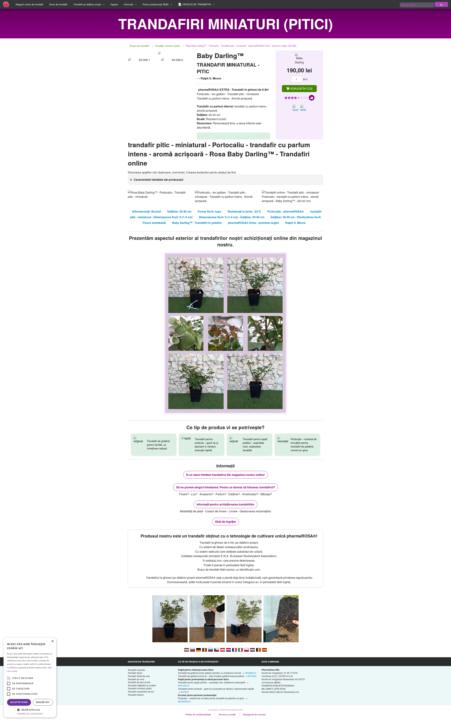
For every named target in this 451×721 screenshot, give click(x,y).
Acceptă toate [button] (19, 702)
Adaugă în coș (301, 88)
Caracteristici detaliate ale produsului (158, 180)
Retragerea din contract (254, 714)
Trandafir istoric (135, 672)
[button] (30, 709)
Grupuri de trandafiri (139, 45)
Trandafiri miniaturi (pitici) (167, 45)
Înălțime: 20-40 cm (179, 211)
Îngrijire (114, 4)
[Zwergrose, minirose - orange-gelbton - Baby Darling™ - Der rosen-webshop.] (222, 649)
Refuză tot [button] (43, 702)
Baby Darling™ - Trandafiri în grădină (197, 223)
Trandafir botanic (136, 694)
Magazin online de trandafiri (29, 4)
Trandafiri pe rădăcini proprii (87, 4)
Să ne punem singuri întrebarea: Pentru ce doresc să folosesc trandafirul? (225, 487)
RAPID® (185, 691)
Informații (128, 4)
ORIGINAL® (250, 672)
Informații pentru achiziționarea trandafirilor (225, 504)
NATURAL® (183, 685)
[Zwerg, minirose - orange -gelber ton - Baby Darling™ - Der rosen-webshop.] (198, 649)
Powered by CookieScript (30, 713)
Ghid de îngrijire (225, 522)
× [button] (52, 641)
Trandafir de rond (136, 679)
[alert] (30, 677)
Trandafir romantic (136, 669)
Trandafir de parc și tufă (139, 682)
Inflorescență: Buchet (146, 211)
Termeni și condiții (227, 714)
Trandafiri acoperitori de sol (141, 691)
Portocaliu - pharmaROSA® (285, 211)
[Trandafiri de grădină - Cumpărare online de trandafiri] (441, 4)
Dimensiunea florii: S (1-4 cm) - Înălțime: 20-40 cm (231, 217)
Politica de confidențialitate (198, 714)
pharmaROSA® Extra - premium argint (253, 223)
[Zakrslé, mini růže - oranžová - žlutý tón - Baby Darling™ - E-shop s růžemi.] (216, 649)
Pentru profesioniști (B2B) (156, 4)
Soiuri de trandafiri (58, 4)
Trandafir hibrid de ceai (139, 676)
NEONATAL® (184, 701)
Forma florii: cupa (209, 211)
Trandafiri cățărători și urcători (142, 685)
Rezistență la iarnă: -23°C (244, 211)
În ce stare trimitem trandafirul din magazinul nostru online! (225, 475)
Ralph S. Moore (295, 223)
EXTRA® (252, 676)
